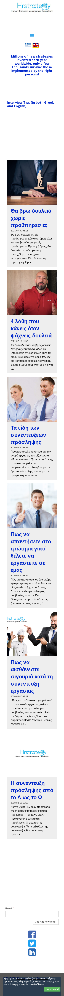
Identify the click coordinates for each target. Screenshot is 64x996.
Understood (52, 989)
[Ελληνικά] (28, 45)
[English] (35, 45)
